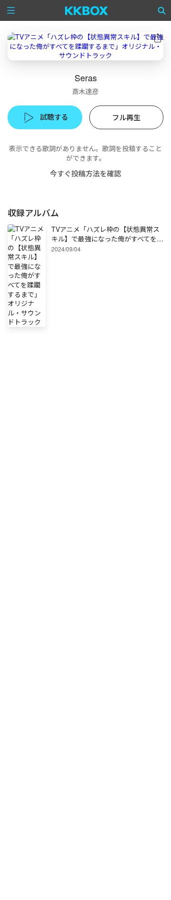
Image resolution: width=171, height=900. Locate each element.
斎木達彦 (85, 91)
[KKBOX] (87, 10)
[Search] (162, 10)
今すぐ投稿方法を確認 (85, 173)
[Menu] (11, 10)
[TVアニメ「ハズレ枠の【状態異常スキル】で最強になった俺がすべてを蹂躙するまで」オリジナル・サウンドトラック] (85, 46)
